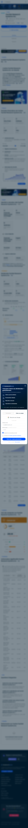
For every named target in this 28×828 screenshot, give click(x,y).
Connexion (8, 413)
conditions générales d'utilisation (15, 435)
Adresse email (5, 422)
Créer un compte (20, 413)
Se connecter (17, 442)
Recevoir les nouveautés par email (10, 432)
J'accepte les (12, 435)
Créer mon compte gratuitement (14, 439)
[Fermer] (25, 386)
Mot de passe (9, 427)
